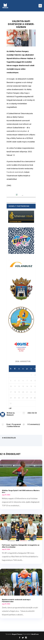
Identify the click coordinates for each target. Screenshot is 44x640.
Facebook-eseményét (15, 172)
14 (27, 386)
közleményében (21, 131)
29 (31, 398)
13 (23, 386)
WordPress (35, 634)
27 (23, 398)
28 (27, 398)
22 (31, 392)
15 (31, 386)
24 (11, 398)
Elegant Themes (17, 634)
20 (23, 392)
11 (15, 386)
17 (11, 392)
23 (35, 392)
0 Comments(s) (34, 424)
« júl (10, 408)
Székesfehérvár (13, 426)
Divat (8, 424)
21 (27, 392)
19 (19, 392)
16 (35, 386)
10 (11, 386)
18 (15, 392)
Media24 (10, 415)
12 (19, 386)
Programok (16, 424)
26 (19, 398)
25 (15, 398)
